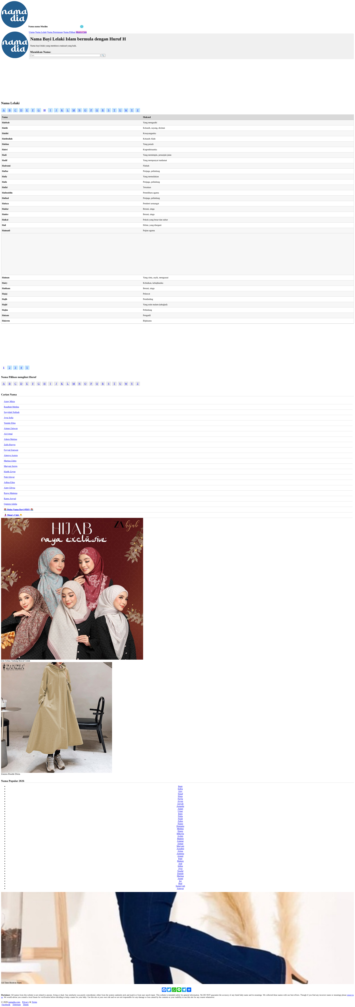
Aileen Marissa (10, 439)
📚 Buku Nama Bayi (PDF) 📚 (18, 509)
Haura (180, 831)
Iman (180, 786)
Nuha (180, 816)
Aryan (180, 801)
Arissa (180, 851)
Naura (180, 824)
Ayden (180, 836)
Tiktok (26, 1004)
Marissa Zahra (10, 461)
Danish (180, 873)
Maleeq (180, 861)
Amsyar (180, 888)
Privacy (25, 1002)
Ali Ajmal (8, 434)
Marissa (180, 876)
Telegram (16, 1004)
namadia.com (14, 1002)
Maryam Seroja (10, 466)
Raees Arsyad (10, 498)
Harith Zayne (10, 471)
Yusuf (180, 794)
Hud (180, 883)
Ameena (180, 853)
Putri (180, 858)
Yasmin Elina (10, 423)
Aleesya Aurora (11, 455)
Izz (180, 881)
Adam (180, 809)
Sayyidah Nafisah (11, 412)
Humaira (180, 826)
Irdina (180, 866)
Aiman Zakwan (11, 428)
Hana (180, 796)
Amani (180, 856)
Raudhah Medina (11, 407)
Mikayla (180, 833)
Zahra (180, 821)
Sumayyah (180, 886)
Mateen (180, 838)
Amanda (180, 806)
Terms (34, 1002)
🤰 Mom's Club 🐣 (13, 515)
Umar (180, 811)
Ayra (180, 868)
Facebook (6, 1004)
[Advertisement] (42, 45)
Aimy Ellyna (9, 488)
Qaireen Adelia (10, 504)
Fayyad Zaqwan (11, 450)
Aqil (180, 863)
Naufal (180, 871)
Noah (180, 819)
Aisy (180, 791)
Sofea (180, 789)
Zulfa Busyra (9, 444)
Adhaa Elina (9, 482)
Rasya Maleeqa (10, 493)
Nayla (180, 799)
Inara (180, 814)
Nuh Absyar (9, 477)
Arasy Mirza (9, 401)
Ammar (180, 841)
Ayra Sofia (8, 417)
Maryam (180, 846)
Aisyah (180, 804)
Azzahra (180, 848)
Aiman (180, 843)
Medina (180, 828)
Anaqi (180, 878)
